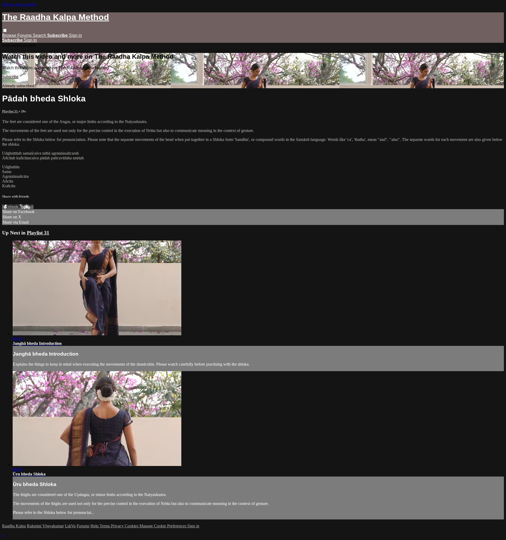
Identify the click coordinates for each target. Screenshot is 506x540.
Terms (105, 526)
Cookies (132, 526)
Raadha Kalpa (14, 526)
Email (28, 206)
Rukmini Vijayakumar (45, 526)
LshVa (70, 526)
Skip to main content (19, 4)
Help (95, 526)
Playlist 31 (10, 111)
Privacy (118, 526)
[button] (5, 30)
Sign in (75, 35)
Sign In (30, 40)
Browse (9, 35)
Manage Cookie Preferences (163, 526)
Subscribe (10, 77)
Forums (25, 35)
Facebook (11, 206)
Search (40, 35)
